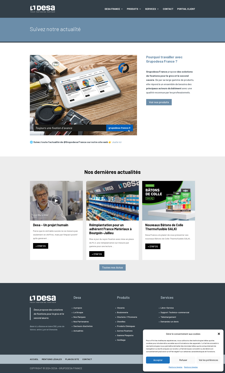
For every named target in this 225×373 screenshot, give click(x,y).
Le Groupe (78, 312)
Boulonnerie (122, 312)
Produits (132, 9)
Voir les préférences (208, 360)
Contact (168, 9)
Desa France (112, 9)
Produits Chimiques (126, 326)
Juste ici (117, 142)
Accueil (34, 359)
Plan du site (72, 359)
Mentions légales (175, 367)
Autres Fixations (125, 331)
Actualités (78, 331)
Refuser (183, 360)
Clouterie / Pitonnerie (127, 317)
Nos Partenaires (81, 322)
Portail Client (186, 9)
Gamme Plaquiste (125, 335)
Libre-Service (167, 308)
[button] (218, 333)
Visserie (121, 308)
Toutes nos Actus (112, 267)
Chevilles (121, 322)
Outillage (121, 340)
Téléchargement (168, 317)
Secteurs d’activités (83, 326)
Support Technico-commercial (175, 312)
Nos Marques (79, 317)
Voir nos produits (159, 102)
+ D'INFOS (41, 245)
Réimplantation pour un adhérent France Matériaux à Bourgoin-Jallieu (110, 229)
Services (150, 9)
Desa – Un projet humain (50, 225)
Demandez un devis (170, 322)
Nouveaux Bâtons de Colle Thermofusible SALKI (164, 227)
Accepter (158, 360)
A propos (77, 308)
